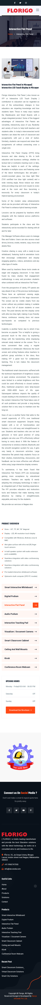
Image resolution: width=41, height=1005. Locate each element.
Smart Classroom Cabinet (17, 640)
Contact (5, 902)
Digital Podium (11, 596)
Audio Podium (11, 614)
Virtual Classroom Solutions (13, 972)
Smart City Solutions (10, 976)
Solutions (5, 897)
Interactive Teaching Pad (16, 623)
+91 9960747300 (11, 864)
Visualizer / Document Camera (19, 631)
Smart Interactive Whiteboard (19, 587)
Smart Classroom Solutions (12, 967)
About (4, 889)
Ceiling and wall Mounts (11, 945)
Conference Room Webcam (17, 667)
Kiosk (7, 658)
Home (10, 34)
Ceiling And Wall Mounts (16, 649)
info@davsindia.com (12, 869)
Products (5, 893)
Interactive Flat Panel (15, 605)
